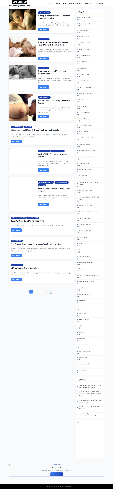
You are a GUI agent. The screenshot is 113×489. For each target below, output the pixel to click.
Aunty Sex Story (33, 217)
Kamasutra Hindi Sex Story (87, 150)
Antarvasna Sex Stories (46, 182)
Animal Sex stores (17, 264)
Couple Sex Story (17, 126)
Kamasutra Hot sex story (87, 157)
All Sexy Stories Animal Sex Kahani (24, 268)
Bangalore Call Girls (75, 3)
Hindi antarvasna (84, 119)
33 (47, 291)
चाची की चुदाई (82, 332)
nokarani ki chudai (85, 218)
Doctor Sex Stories (85, 81)
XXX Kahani (83, 300)
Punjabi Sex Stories (85, 256)
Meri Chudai (28, 126)
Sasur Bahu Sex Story (86, 262)
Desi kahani (82, 68)
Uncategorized (83, 288)
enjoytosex (88, 3)
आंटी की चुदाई (82, 313)
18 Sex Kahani (99, 3)
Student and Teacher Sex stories (89, 275)
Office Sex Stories (84, 224)
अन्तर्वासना (81, 307)
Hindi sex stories (44, 150)
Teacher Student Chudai (86, 281)
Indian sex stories (44, 97)
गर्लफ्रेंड (81, 326)
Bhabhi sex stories (84, 43)
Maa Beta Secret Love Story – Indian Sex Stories (90, 407)
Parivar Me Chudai (85, 231)
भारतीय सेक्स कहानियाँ (84, 364)
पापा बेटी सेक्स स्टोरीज (84, 351)
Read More (43, 29)
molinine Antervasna (85, 191)
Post (80, 250)
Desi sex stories (43, 39)
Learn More (56, 474)
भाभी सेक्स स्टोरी (83, 357)
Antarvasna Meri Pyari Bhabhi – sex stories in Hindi (90, 401)
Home (50, 3)
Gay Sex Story (83, 106)
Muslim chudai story (57, 150)
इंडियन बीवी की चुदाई (84, 319)
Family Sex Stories (85, 87)
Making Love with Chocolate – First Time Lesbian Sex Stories (90, 386)
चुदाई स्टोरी (82, 338)
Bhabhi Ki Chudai (43, 67)
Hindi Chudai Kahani (85, 125)
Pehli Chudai (83, 237)
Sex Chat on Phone (60, 3)
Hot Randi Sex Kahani (86, 138)
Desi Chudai (83, 62)
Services (81, 269)
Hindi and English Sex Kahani (20, 6)
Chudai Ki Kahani (84, 49)
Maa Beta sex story (85, 169)
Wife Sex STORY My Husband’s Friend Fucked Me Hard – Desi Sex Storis (90, 394)
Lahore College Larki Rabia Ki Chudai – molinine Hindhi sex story (36, 130)
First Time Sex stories (86, 93)
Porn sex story (83, 243)
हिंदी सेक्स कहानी (42, 185)
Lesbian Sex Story (44, 12)
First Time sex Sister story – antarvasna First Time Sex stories (36, 244)
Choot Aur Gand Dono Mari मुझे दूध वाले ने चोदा (27, 221)
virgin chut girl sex (85, 294)
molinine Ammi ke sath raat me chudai (88, 183)
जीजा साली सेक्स (83, 345)
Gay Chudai (82, 100)
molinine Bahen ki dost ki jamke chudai (89, 198)
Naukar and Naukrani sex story (88, 212)
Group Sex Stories (84, 112)
